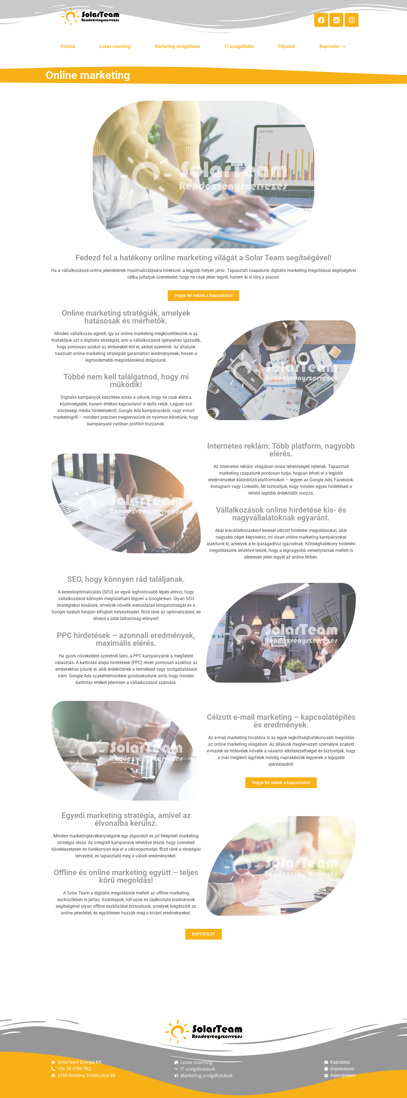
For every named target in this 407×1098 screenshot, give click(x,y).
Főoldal (68, 46)
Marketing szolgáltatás (177, 46)
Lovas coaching (114, 46)
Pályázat (286, 46)
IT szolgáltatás (239, 46)
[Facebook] (321, 20)
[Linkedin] (336, 20)
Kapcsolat (329, 46)
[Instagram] (352, 20)
